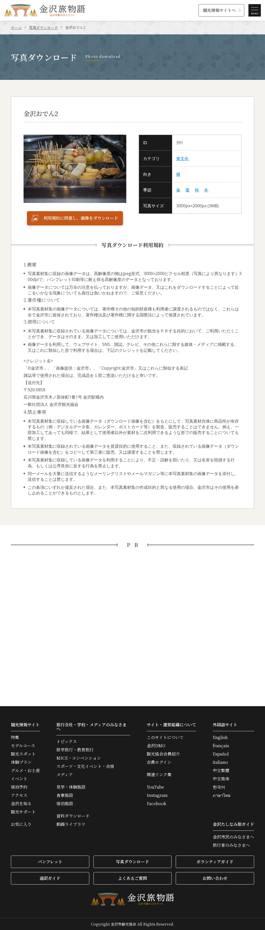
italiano (220, 762)
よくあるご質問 (132, 878)
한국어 (219, 787)
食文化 (182, 158)
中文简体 (221, 779)
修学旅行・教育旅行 (75, 750)
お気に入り (21, 824)
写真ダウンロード (43, 27)
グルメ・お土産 (25, 770)
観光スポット (23, 754)
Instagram (157, 795)
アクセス (19, 795)
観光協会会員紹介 (163, 754)
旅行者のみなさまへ (231, 845)
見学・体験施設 (70, 787)
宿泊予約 (19, 787)
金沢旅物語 (44, 10)
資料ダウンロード (73, 816)
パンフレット (50, 862)
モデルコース (23, 746)
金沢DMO (156, 746)
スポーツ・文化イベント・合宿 (85, 766)
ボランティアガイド (214, 862)
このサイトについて (165, 737)
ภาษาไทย (221, 795)
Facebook (156, 804)
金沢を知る (21, 804)
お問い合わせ (215, 878)
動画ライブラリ (70, 824)
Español (221, 754)
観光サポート (23, 812)
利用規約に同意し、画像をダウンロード (80, 218)
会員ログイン (159, 762)
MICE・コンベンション (78, 758)
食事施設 (64, 795)
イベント (19, 779)
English (220, 737)
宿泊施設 (64, 804)
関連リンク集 (159, 775)
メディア (64, 775)
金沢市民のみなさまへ (233, 837)
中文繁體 (221, 770)
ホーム (16, 27)
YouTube (155, 787)
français (221, 746)
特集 (15, 737)
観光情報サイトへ (219, 10)
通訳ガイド (50, 878)
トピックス (66, 742)
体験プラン (21, 762)
